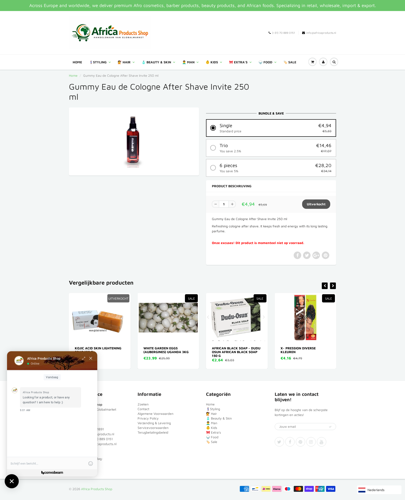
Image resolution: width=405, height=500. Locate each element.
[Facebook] (290, 442)
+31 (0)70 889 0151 (98, 439)
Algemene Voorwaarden (155, 414)
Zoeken (143, 404)
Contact (143, 409)
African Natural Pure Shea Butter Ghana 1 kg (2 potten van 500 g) (307, 352)
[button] (271, 128)
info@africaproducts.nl (321, 32)
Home (77, 62)
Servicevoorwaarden (153, 428)
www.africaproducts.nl (99, 444)
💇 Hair (124, 62)
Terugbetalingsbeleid (153, 432)
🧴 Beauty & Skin (156, 62)
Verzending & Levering (154, 423)
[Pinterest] (300, 442)
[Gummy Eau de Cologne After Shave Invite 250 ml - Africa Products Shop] (134, 140)
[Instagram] (311, 442)
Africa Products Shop (96, 489)
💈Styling (98, 62)
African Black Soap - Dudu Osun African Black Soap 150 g (169, 352)
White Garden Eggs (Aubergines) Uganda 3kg (99, 350)
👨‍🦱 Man (188, 62)
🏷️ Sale (289, 62)
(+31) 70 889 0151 (283, 32)
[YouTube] (321, 442)
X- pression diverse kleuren (231, 350)
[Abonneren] (330, 427)
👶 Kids (212, 62)
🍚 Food (265, 62)
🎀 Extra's (238, 62)
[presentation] (325, 285)
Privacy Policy (148, 418)
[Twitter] (279, 442)
